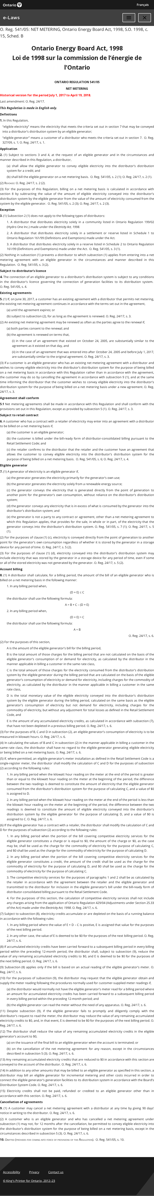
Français (143, 5)
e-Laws (11, 17)
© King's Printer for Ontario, (29, 1181)
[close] (144, 17)
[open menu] (128, 17)
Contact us (55, 1172)
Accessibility (11, 1172)
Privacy (34, 1172)
